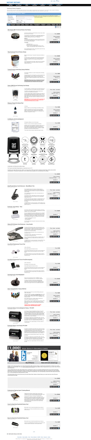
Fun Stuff (59, 24)
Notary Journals (31, 24)
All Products (8, 24)
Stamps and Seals (22, 24)
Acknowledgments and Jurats (37, 24)
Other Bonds (57, 24)
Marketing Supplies (53, 24)
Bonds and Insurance (27, 24)
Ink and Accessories (49, 24)
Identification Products (43, 24)
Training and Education (18, 24)
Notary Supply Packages (13, 24)
